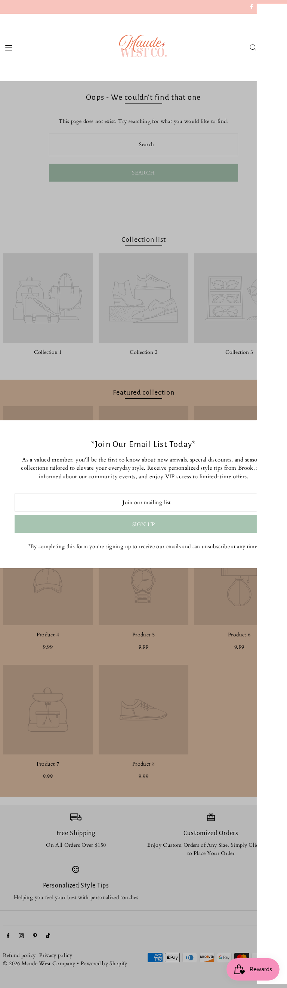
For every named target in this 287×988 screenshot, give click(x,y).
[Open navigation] (58, 47)
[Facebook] (251, 7)
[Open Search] (253, 47)
